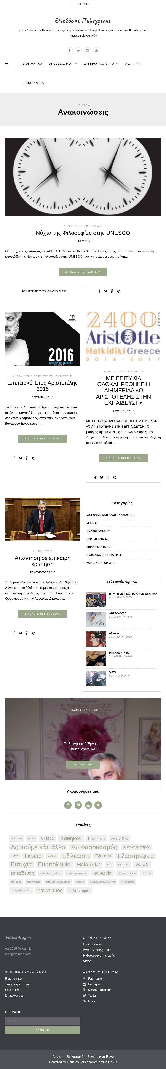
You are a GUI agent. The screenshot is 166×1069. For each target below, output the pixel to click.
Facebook (94, 978)
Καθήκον (71, 839)
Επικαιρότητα (96, 546)
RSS (91, 1001)
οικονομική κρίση (127, 873)
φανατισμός (49, 890)
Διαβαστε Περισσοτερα (83, 272)
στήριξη (80, 881)
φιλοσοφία (79, 890)
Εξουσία (103, 855)
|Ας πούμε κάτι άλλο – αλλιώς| (107, 514)
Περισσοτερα (83, 764)
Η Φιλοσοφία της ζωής (99, 955)
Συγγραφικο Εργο (99, 63)
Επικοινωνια (33, 83)
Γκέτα (14, 856)
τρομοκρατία (127, 881)
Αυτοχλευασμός (136, 847)
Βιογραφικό (32, 63)
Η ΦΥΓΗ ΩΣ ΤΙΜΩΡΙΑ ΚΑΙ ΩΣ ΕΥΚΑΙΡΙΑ (133, 593)
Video (90, 522)
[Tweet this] (105, 291)
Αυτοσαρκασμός (94, 847)
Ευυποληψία (54, 864)
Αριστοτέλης (93, 226)
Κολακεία (96, 838)
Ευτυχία (21, 864)
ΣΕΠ (109, 864)
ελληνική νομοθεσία (50, 873)
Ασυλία (114, 633)
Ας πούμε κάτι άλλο (38, 847)
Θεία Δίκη (89, 864)
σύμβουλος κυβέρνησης (102, 881)
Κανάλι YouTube (99, 990)
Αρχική (57, 1056)
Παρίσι (146, 873)
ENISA (31, 838)
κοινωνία (103, 873)
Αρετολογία (117, 613)
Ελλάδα (52, 856)
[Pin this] (118, 291)
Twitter (92, 995)
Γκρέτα (33, 856)
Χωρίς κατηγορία (98, 562)
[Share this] (99, 291)
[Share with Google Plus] (112, 291)
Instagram (94, 984)
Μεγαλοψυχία (119, 652)
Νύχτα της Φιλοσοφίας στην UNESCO (83, 233)
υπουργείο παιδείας (21, 890)
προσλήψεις (33, 881)
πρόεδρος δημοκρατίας (58, 881)
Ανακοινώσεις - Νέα (97, 950)
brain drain (16, 838)
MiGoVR (111, 1062)
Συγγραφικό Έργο (18, 984)
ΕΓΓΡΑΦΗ (83, 4)
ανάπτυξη (142, 864)
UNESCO (47, 838)
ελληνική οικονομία (77, 873)
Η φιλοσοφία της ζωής (102, 554)
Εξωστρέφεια (136, 856)
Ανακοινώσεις (73, 226)
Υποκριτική (123, 864)
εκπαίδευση (22, 873)
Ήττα (112, 672)
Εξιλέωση (75, 856)
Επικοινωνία (14, 995)
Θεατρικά (133, 63)
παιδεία (16, 882)
